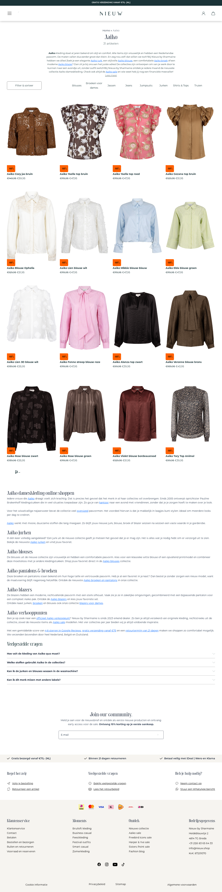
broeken (38, 603)
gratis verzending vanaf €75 (99, 630)
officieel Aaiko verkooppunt (53, 618)
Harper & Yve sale (139, 842)
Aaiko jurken (37, 542)
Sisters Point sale (139, 846)
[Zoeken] (21, 13)
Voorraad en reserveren (21, 851)
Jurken (163, 85)
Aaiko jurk (96, 60)
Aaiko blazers (59, 599)
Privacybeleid (97, 884)
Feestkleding (80, 837)
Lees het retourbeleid (106, 789)
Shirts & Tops (181, 85)
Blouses (77, 85)
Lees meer (111, 75)
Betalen (11, 837)
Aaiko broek (161, 60)
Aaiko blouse (125, 60)
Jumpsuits (146, 85)
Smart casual (80, 846)
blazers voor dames (91, 603)
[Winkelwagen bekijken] (213, 13)
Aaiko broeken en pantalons (100, 580)
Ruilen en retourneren (20, 846)
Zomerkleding (81, 851)
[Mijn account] (203, 13)
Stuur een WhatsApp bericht (197, 789)
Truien (198, 85)
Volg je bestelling (22, 783)
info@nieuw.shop (199, 848)
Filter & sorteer (24, 85)
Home (106, 30)
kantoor (104, 502)
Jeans (128, 85)
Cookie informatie (36, 884)
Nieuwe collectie (139, 828)
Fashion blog (137, 851)
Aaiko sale (111, 71)
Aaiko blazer (65, 64)
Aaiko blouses (111, 561)
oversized (82, 510)
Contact (12, 833)
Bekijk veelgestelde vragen (109, 783)
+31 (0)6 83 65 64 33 (201, 843)
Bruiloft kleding (82, 828)
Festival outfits (81, 842)
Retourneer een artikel (25, 789)
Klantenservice (16, 828)
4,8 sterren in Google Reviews (63, 630)
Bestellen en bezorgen (20, 842)
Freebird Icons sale (140, 837)
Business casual (82, 833)
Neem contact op (191, 783)
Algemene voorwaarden (182, 884)
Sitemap (121, 884)
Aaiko (31, 498)
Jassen (112, 85)
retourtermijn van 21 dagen (142, 630)
